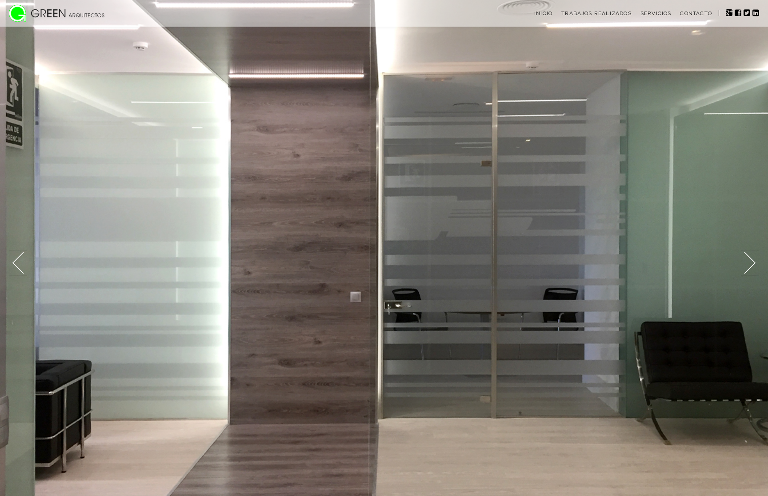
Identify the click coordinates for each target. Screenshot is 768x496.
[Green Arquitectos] (58, 15)
